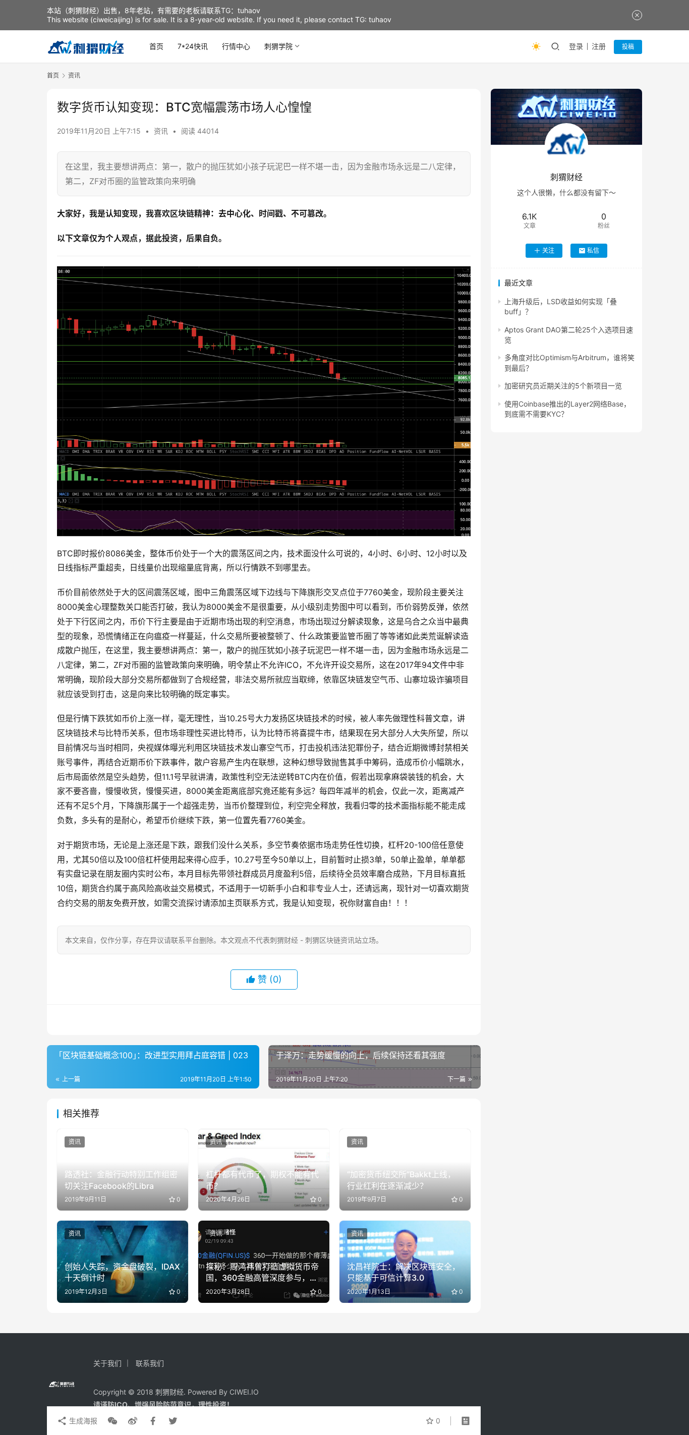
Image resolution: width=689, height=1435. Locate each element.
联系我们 (150, 1363)
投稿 (628, 46)
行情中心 (236, 46)
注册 (599, 46)
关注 (548, 250)
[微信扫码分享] (112, 1421)
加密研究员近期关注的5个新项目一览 (563, 385)
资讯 (161, 131)
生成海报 (82, 1420)
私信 (593, 250)
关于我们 (107, 1363)
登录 (576, 46)
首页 (156, 46)
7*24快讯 (193, 46)
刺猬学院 (278, 46)
